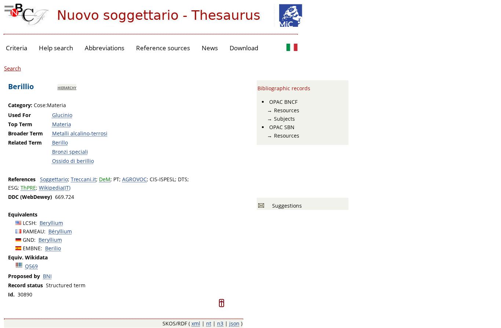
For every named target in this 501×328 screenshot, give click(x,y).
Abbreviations (104, 48)
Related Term (25, 142)
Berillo (60, 142)
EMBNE (32, 248)
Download (244, 48)
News (210, 48)
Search (12, 68)
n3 (220, 323)
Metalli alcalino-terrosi (79, 133)
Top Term (20, 124)
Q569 (31, 266)
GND (28, 239)
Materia (61, 124)
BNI (47, 276)
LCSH (29, 222)
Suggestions (285, 205)
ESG (13, 187)
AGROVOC (134, 179)
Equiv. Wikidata (28, 257)
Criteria (16, 48)
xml (195, 323)
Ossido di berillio (73, 160)
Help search (56, 48)
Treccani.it (83, 179)
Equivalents (22, 214)
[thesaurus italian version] (292, 48)
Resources (286, 110)
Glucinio (62, 115)
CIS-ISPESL (162, 179)
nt (208, 323)
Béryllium (60, 231)
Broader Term (25, 133)
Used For (19, 115)
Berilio (53, 248)
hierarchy (67, 87)
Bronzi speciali (70, 151)
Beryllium (51, 222)
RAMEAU (33, 231)
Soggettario (54, 179)
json (234, 323)
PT (116, 179)
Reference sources (163, 48)
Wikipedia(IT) (54, 187)
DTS (182, 179)
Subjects (284, 118)
